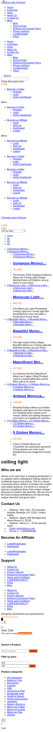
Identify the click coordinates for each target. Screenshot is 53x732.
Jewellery (12, 701)
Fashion (11, 685)
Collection (12, 10)
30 (8, 238)
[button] (26, 76)
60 (8, 241)
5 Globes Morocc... (29, 432)
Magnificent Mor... (28, 362)
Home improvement (17, 699)
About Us (12, 15)
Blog (15, 23)
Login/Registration (16, 544)
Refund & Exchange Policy (27, 28)
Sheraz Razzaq (9, 616)
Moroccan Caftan (16, 707)
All (8, 244)
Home (10, 7)
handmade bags (15, 693)
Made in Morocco (16, 704)
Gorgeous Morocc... (29, 263)
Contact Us (13, 18)
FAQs (16, 36)
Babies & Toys (14, 680)
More (9, 20)
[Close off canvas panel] (3, 720)
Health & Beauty (15, 696)
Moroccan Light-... (28, 297)
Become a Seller (15, 89)
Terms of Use (20, 26)
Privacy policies (21, 31)
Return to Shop (25, 633)
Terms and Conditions (18, 577)
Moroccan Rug (14, 712)
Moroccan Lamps (16, 709)
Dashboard (19, 128)
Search (33, 651)
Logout (16, 130)
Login (16, 94)
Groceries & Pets (16, 691)
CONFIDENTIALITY (17, 580)
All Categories (14, 677)
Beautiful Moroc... (28, 331)
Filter (32, 666)
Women (11, 715)
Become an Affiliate (17, 120)
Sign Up (17, 125)
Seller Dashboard (22, 97)
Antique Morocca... (29, 396)
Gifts (9, 688)
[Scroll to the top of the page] (2, 619)
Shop (10, 12)
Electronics (13, 683)
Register (17, 92)
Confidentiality (20, 34)
